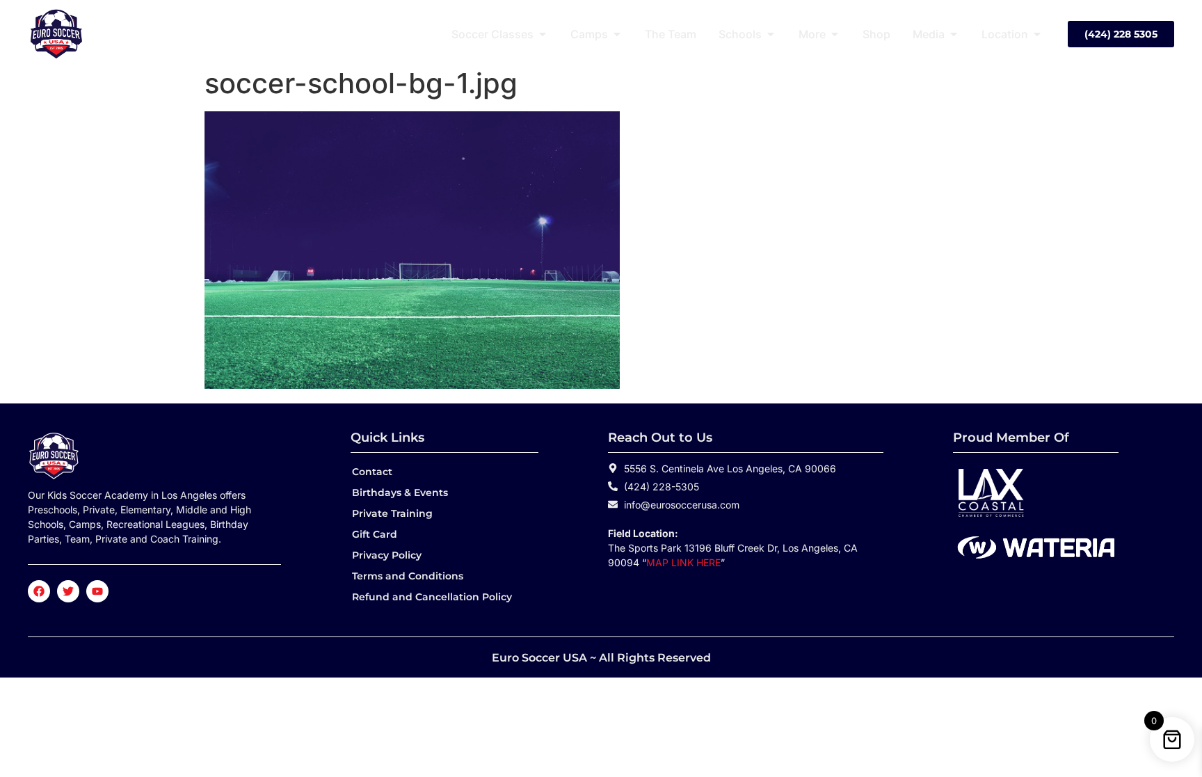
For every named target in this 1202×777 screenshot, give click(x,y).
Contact (372, 471)
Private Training (392, 513)
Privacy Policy (387, 555)
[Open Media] (953, 34)
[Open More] (834, 34)
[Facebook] (39, 591)
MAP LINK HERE (683, 562)
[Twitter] (68, 591)
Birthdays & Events (400, 492)
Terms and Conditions (407, 576)
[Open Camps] (617, 34)
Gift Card (374, 534)
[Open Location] (1037, 34)
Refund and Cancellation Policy (432, 597)
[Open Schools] (770, 34)
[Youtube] (97, 591)
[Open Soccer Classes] (542, 34)
